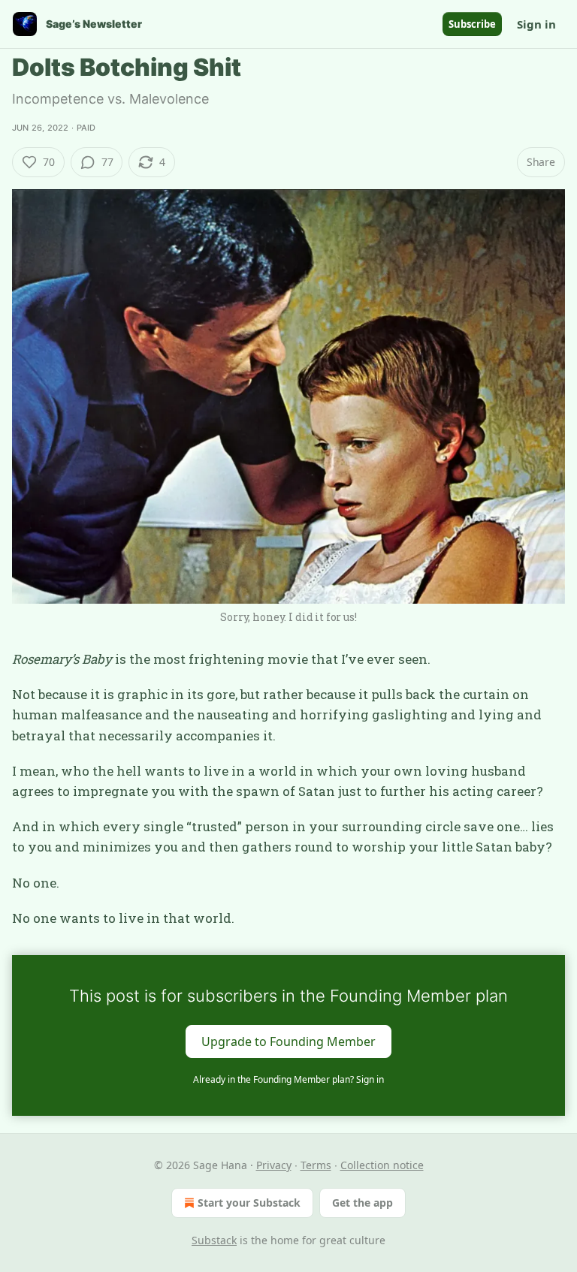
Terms (316, 1165)
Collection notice (382, 1165)
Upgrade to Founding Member (288, 1041)
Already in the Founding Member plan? (288, 1079)
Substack (214, 1240)
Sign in (536, 24)
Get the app (362, 1202)
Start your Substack (249, 1202)
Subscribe (472, 24)
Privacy (274, 1165)
